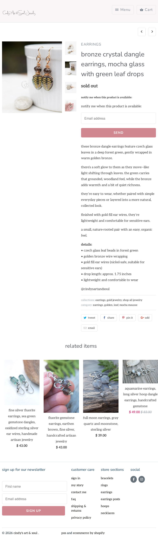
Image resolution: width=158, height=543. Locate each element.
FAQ (73, 499)
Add (147, 317)
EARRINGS (91, 44)
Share (110, 317)
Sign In (75, 478)
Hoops (105, 506)
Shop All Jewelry (132, 300)
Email (91, 328)
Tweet (91, 317)
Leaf (116, 305)
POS (63, 533)
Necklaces (107, 513)
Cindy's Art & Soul (26, 533)
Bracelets (107, 478)
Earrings (98, 305)
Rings (104, 485)
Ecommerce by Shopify (89, 533)
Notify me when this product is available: (106, 97)
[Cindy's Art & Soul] (19, 12)
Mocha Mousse (128, 305)
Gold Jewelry (114, 300)
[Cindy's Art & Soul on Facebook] (133, 479)
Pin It (129, 317)
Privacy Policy (81, 517)
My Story (77, 485)
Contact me (78, 492)
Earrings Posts (110, 499)
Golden (108, 305)
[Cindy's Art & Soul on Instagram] (141, 479)
